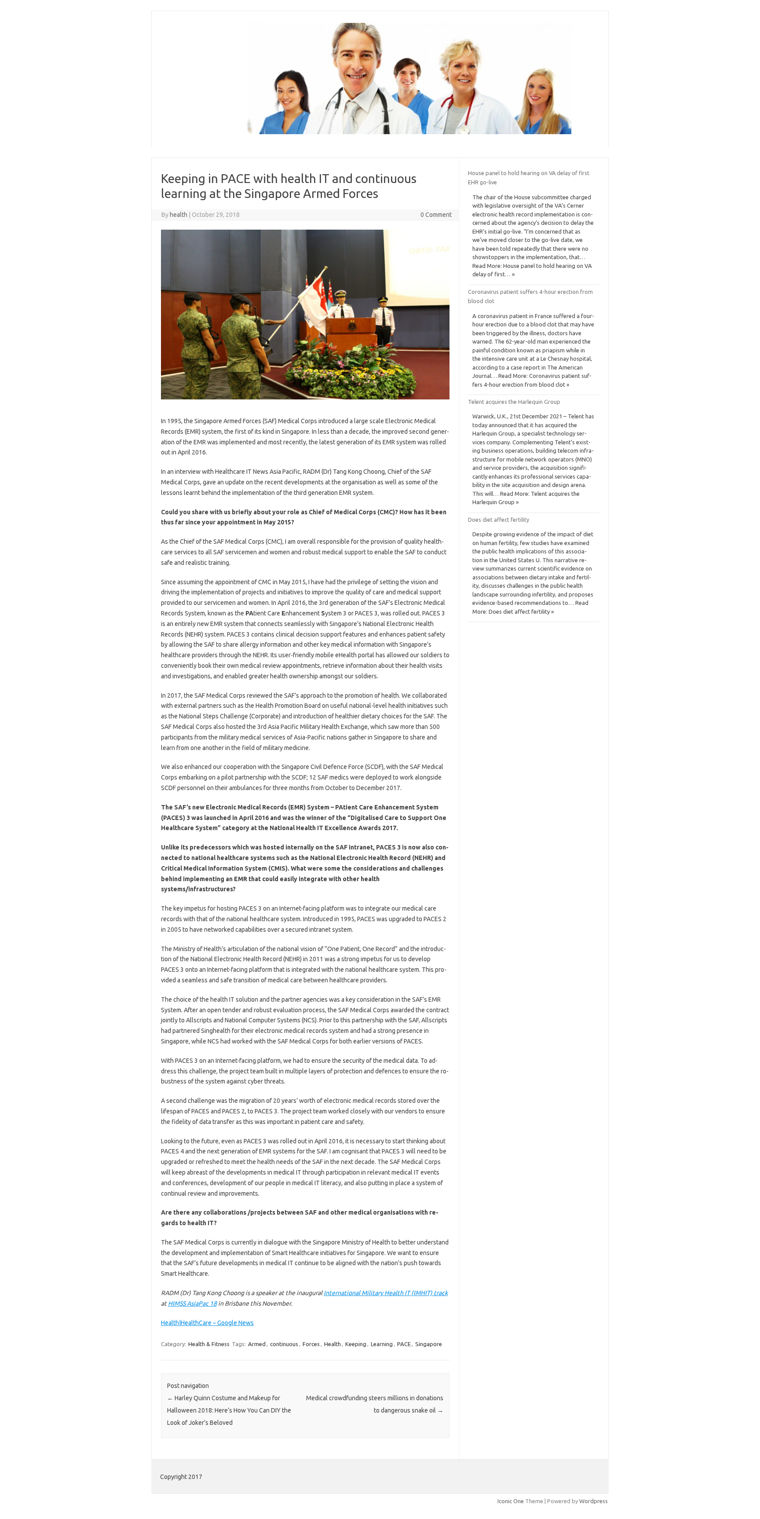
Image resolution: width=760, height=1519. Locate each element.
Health (332, 1344)
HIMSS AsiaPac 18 (192, 1303)
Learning (382, 1344)
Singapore (428, 1344)
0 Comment (436, 214)
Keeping (355, 1344)
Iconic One (510, 1501)
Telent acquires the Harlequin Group (514, 402)
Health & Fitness (209, 1344)
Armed (257, 1344)
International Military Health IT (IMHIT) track (386, 1292)
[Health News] (365, 131)
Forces (311, 1344)
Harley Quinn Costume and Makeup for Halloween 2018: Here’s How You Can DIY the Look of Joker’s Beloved (229, 1410)
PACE (404, 1344)
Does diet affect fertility (498, 519)
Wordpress (593, 1501)
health (178, 214)
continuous (284, 1344)
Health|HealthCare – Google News (207, 1322)
